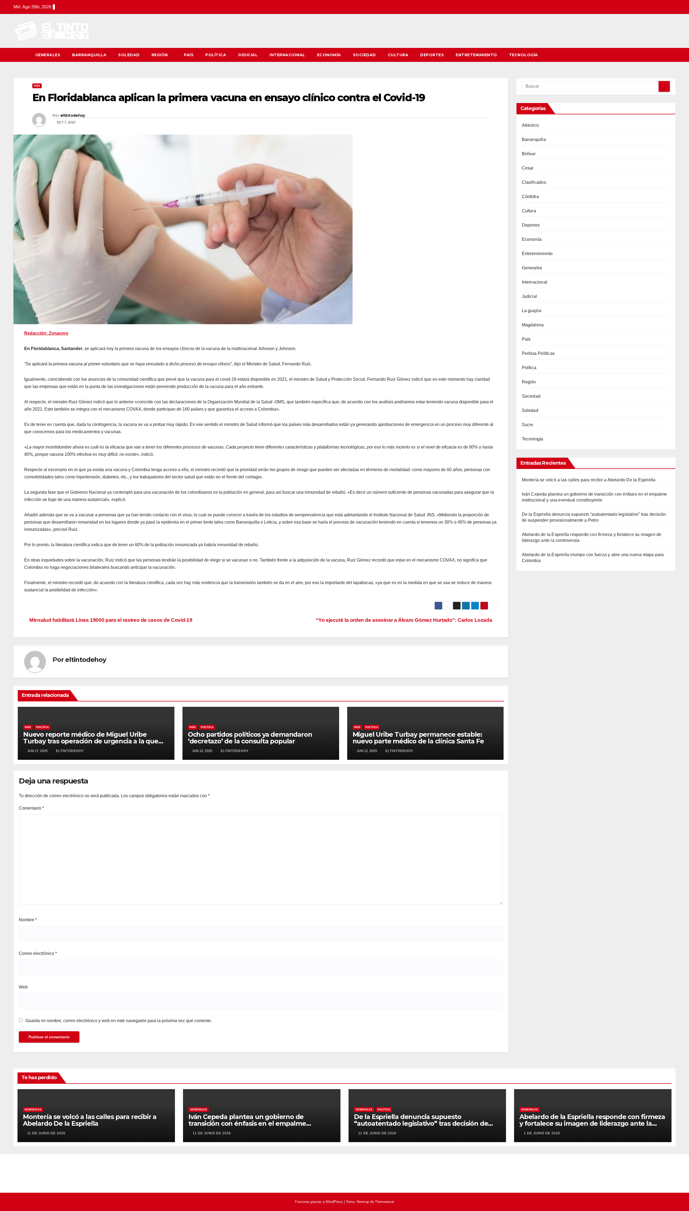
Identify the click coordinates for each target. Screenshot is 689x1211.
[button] (671, 54)
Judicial (248, 54)
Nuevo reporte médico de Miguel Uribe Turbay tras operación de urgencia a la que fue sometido (90, 741)
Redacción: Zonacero (46, 333)
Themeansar (384, 1202)
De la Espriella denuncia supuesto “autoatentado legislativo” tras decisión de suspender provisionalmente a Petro (421, 1123)
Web (23, 987)
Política (215, 54)
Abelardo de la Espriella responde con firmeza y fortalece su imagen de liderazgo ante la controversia (592, 1123)
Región (160, 54)
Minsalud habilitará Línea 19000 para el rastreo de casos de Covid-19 (110, 620)
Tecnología (523, 54)
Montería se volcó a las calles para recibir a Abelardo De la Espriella (589, 480)
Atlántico (530, 125)
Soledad (129, 54)
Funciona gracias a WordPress (319, 1202)
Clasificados (534, 182)
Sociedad (364, 54)
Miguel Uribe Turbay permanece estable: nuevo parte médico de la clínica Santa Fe (418, 737)
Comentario (31, 808)
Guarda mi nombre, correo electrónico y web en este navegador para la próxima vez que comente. (119, 1020)
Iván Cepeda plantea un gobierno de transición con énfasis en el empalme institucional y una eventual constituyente (255, 1123)
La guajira (532, 310)
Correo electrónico (38, 953)
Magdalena (533, 325)
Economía (329, 54)
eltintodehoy (72, 115)
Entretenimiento (476, 54)
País (189, 54)
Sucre (527, 424)
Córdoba (530, 196)
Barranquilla (89, 54)
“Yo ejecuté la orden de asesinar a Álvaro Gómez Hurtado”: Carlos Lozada (404, 620)
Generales (48, 54)
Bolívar (529, 153)
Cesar (528, 168)
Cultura (398, 54)
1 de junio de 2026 (542, 1133)
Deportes (432, 54)
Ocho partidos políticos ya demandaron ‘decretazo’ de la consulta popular (250, 737)
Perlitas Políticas (538, 353)
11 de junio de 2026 (46, 1133)
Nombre (28, 919)
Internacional (287, 54)
